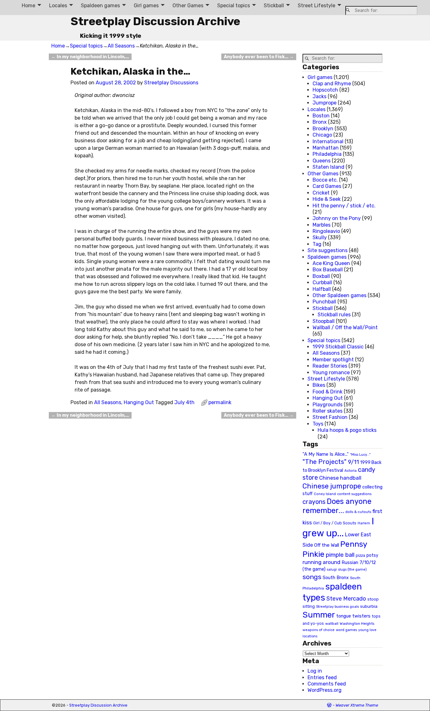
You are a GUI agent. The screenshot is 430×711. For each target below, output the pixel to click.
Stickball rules (334, 315)
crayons (314, 501)
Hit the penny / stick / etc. (344, 206)
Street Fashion (330, 417)
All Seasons (121, 46)
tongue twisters (353, 616)
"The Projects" (325, 462)
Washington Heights (357, 623)
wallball (331, 623)
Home (28, 5)
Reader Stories (330, 366)
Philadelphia (327, 154)
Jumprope (325, 103)
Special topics (233, 5)
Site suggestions (328, 250)
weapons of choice (319, 630)
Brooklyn (323, 129)
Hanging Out (139, 402)
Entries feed (322, 677)
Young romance (331, 372)
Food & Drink (327, 392)
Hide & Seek (327, 199)
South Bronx (336, 577)
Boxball (321, 276)
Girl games (146, 5)
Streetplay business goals (337, 607)
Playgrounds (327, 405)
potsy (372, 555)
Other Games (188, 5)
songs (312, 577)
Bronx (320, 122)
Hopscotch (325, 90)
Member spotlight (333, 360)
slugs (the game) (352, 569)
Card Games (327, 186)
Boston (321, 116)
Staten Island (328, 167)
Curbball (322, 282)
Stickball (274, 5)
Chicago (322, 135)
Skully (320, 237)
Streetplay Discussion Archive (155, 21)
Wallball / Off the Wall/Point (345, 327)
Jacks (319, 96)
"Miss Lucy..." (360, 454)
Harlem (364, 523)
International (328, 141)
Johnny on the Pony (337, 218)
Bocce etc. (325, 180)
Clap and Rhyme (332, 84)
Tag (317, 244)
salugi (332, 569)
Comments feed (327, 684)
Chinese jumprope (332, 486)
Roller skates (327, 411)
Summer (319, 614)
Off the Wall (326, 545)
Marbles (322, 225)
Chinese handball (340, 478)
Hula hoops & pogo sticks (347, 430)
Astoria (350, 470)
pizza (360, 555)
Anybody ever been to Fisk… (259, 56)
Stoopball (324, 321)
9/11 (353, 462)
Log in (315, 671)
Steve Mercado (346, 598)
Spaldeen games (100, 5)
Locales (58, 5)
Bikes (319, 385)
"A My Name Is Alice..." (326, 454)
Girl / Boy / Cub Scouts (334, 523)
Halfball (322, 289)
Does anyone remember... (337, 506)
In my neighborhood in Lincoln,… (90, 56)
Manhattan (326, 148)
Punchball (324, 302)
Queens (322, 161)
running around (321, 562)
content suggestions (354, 494)
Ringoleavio (326, 231)
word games (346, 630)
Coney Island (325, 494)
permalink (219, 402)
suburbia (368, 606)
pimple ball (340, 554)
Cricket (321, 193)
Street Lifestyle (316, 5)
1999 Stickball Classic (338, 347)
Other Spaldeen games (339, 295)
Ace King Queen (331, 263)
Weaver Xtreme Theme (357, 705)
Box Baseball (328, 270)
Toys (318, 424)
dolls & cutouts (358, 512)
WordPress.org (325, 690)
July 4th (184, 402)
